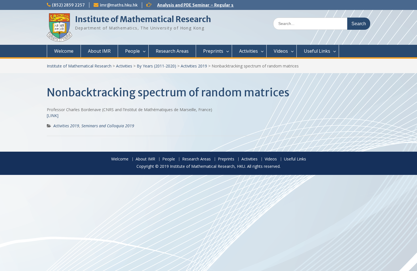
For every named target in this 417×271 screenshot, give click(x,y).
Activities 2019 (194, 66)
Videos (281, 51)
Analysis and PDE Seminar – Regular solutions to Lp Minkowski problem (229, 5)
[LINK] (52, 115)
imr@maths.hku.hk (119, 5)
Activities (248, 51)
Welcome (63, 51)
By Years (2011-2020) (156, 66)
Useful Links (317, 51)
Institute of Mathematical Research (143, 19)
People (132, 51)
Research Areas (172, 51)
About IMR (99, 51)
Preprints (213, 51)
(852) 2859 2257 (68, 5)
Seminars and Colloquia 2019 (107, 125)
